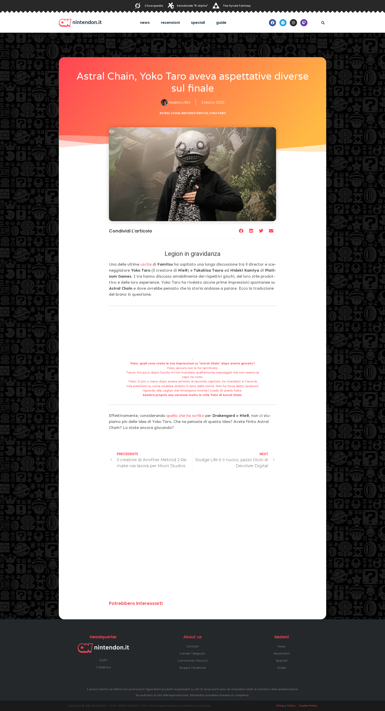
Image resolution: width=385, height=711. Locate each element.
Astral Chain (170, 113)
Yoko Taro (217, 113)
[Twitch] (303, 22)
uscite (146, 264)
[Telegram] (283, 22)
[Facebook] (272, 22)
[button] (322, 22)
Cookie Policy (308, 705)
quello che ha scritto (185, 415)
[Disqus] (192, 536)
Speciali (198, 22)
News (145, 22)
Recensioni (170, 22)
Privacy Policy (285, 705)
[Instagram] (293, 22)
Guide (221, 22)
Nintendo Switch (194, 113)
